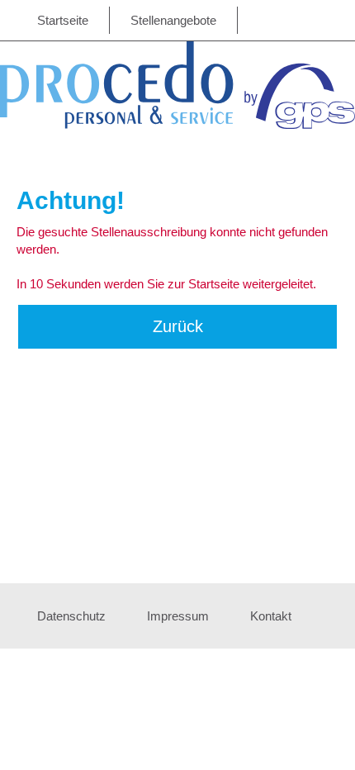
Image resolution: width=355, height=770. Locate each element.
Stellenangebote (173, 20)
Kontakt (270, 616)
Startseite (62, 20)
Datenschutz (71, 616)
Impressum (178, 616)
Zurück (178, 326)
